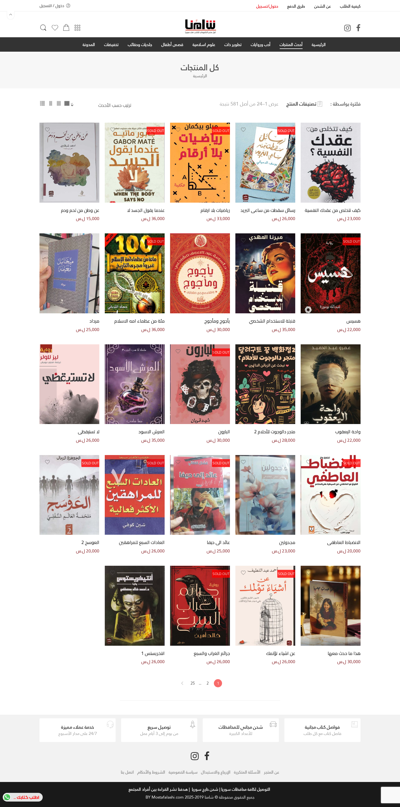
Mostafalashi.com (168, 797)
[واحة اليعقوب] (331, 384)
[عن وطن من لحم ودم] (69, 162)
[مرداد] (69, 273)
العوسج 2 (90, 543)
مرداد (94, 321)
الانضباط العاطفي (344, 543)
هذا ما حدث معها (344, 654)
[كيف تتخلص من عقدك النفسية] (331, 162)
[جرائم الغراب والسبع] (200, 605)
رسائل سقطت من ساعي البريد (268, 211)
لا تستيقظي (88, 432)
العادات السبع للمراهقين (142, 543)
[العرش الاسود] (135, 384)
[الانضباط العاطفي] (331, 495)
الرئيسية (200, 76)
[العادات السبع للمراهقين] (135, 495)
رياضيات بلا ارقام (215, 211)
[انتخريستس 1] (135, 605)
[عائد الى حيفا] (200, 495)
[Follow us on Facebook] (358, 28)
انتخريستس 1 (153, 654)
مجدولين (287, 543)
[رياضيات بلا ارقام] (200, 162)
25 (192, 683)
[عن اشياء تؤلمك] (265, 605)
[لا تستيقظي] (69, 384)
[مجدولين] (265, 495)
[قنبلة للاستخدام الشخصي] (265, 273)
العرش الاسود (152, 432)
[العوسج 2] (69, 495)
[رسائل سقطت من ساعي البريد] (265, 162)
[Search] (43, 30)
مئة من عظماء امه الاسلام (139, 321)
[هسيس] (331, 273)
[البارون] (200, 384)
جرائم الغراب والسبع (212, 654)
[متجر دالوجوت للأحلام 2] (265, 384)
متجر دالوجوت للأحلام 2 (274, 432)
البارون (224, 432)
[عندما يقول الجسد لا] (135, 162)
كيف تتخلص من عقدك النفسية (333, 211)
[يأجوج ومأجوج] (200, 273)
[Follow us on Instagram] (347, 28)
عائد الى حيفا (218, 543)
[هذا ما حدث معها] (331, 605)
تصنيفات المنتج (301, 104)
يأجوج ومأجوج (217, 321)
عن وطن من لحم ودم (80, 211)
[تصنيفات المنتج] (77, 29)
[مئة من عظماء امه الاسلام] (135, 273)
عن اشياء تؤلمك (280, 654)
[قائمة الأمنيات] (55, 30)
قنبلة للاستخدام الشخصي (272, 321)
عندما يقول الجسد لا (146, 211)
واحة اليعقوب (348, 432)
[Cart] (66, 29)
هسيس (353, 321)
